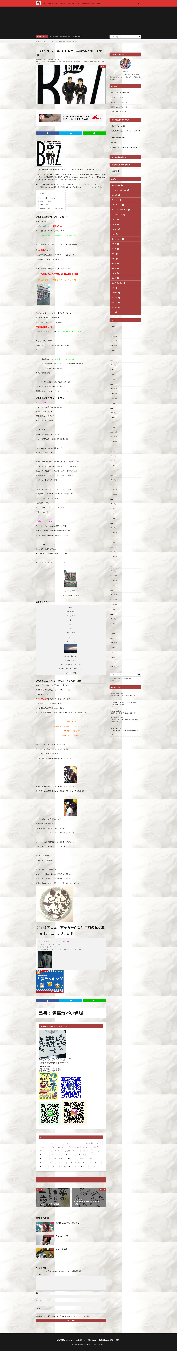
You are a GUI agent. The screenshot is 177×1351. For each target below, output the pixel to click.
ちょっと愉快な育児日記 (120, 190)
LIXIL (69, 1143)
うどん (42, 1147)
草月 (114, 288)
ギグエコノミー (73, 1159)
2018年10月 (113, 494)
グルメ (42, 1163)
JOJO (53, 1143)
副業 (64, 61)
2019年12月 (113, 432)
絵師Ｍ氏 (62, 3)
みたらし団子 (67, 1151)
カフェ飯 (91, 1155)
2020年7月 (113, 413)
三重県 (115, 224)
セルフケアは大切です (116, 97)
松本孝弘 (78, 61)
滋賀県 (115, 268)
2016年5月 (113, 571)
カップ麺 (82, 1155)
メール (38, 1300)
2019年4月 (113, 470)
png (82, 1143)
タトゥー (98, 1163)
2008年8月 (113, 647)
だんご (42, 1151)
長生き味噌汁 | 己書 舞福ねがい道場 (121, 713)
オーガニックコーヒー (57, 1155)
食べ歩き (116, 307)
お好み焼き (61, 1147)
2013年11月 (113, 599)
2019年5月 (113, 465)
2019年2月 (113, 480)
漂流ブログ (83, 61)
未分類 (115, 263)
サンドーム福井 (76, 1163)
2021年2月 (113, 379)
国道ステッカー (117, 239)
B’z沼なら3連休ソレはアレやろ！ (68, 1223)
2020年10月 (113, 398)
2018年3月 (113, 518)
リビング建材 (59, 61)
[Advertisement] (88, 21)
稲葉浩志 (95, 61)
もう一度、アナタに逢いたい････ (120, 102)
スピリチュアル (88, 1163)
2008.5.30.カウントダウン (46, 201)
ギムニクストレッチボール (87, 1159)
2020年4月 (113, 417)
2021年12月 (113, 336)
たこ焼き (85, 1147)
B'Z (38, 61)
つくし (50, 1151)
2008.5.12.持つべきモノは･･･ (47, 198)
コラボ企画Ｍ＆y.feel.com (49, 3)
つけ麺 (57, 1151)
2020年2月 (113, 427)
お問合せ (99, 3)
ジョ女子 (115, 195)
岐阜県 (115, 244)
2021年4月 (113, 369)
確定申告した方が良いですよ (118, 107)
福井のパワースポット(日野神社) (119, 92)
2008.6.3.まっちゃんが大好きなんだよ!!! (51, 208)
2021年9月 (113, 350)
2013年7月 (113, 614)
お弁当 (69, 1147)
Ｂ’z (49, 36)
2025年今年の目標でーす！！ (119, 137)
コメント (38, 1274)
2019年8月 (113, 451)
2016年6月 (113, 566)
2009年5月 (113, 633)
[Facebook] (47, 133)
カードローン (44, 1159)
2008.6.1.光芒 (43, 205)
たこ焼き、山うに (95, 1147)
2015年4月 (113, 585)
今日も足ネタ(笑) (62, 1236)
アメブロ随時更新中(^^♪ (118, 157)
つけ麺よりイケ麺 (115, 728)
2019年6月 (113, 461)
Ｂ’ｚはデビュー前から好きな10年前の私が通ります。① (62, 41)
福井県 (115, 278)
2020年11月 (113, 393)
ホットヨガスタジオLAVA (120, 209)
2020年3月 (113, 422)
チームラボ (63, 1167)
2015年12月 (113, 575)
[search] (139, 37)
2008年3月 (113, 667)
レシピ (115, 219)
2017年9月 (113, 537)
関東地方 (115, 292)
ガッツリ (54, 1159)
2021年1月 (113, 384)
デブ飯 (93, 1167)
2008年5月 (113, 657)
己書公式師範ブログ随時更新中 (120, 165)
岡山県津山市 (69, 61)
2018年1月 (113, 528)
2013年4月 (113, 619)
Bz (47, 1143)
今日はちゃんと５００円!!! (118, 126)
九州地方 (116, 229)
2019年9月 (113, 446)
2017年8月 (113, 542)
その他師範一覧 (114, 171)
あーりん (99, 1143)
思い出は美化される (116, 717)
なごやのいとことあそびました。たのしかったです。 (124, 148)
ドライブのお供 (61, 1249)
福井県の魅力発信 (118, 283)
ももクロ (76, 1151)
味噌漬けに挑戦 (114, 711)
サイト (38, 1308)
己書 (53, 36)
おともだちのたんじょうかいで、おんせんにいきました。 (125, 132)
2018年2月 (113, 523)
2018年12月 (113, 489)
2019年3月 (113, 475)
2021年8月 (113, 355)
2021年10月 (113, 346)
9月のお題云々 (114, 142)
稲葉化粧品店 (89, 61)
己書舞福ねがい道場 (88, 3)
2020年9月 (113, 403)
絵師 (56, 36)
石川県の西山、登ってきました (119, 111)
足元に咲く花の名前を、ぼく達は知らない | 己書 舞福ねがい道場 (125, 720)
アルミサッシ (43, 61)
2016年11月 (113, 556)
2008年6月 (113, 652)
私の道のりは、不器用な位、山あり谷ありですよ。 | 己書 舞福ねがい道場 (125, 703)
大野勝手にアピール (116, 693)
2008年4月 (113, 662)
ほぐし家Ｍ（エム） (73, 3)
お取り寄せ (51, 1147)
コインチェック (52, 1163)
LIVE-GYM (61, 1143)
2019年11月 (113, 437)
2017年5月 (113, 547)
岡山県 (115, 249)
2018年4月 (113, 513)
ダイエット (44, 1167)
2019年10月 (113, 441)
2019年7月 (113, 456)
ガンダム (62, 1159)
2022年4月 (113, 331)
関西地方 (115, 297)
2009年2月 (113, 638)
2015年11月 (113, 580)
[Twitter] (70, 133)
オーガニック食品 (71, 1155)
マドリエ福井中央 (51, 61)
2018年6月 (113, 508)
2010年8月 (113, 628)
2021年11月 (113, 341)
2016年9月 (113, 561)
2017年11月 (113, 532)
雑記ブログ (101, 61)
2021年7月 (113, 360)
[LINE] (94, 133)
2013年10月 (113, 604)
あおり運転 (90, 1143)
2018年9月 (113, 499)
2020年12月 (113, 389)
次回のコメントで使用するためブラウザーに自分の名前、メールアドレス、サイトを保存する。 (65, 1316)
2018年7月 (113, 504)
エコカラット (44, 1155)
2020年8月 (113, 408)
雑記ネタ (116, 302)
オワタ (112, 700)
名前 (37, 1293)
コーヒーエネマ (64, 1163)
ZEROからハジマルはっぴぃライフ (94, 1344)
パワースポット (118, 205)
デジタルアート (74, 1167)
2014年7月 (113, 590)
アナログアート (87, 1151)
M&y (76, 1143)
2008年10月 (113, 643)
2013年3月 (113, 623)
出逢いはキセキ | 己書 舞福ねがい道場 (121, 695)
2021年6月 (113, 365)
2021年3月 (113, 374)
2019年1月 (113, 484)
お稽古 (77, 1147)
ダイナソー (53, 1167)
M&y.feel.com (117, 185)
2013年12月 (113, 595)
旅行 (114, 258)
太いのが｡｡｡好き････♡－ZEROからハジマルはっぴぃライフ (124, 731)
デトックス (85, 1167)
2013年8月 (113, 609)
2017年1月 (113, 552)
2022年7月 (113, 326)
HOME (39, 41)
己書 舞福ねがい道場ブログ (120, 120)
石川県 (115, 273)
